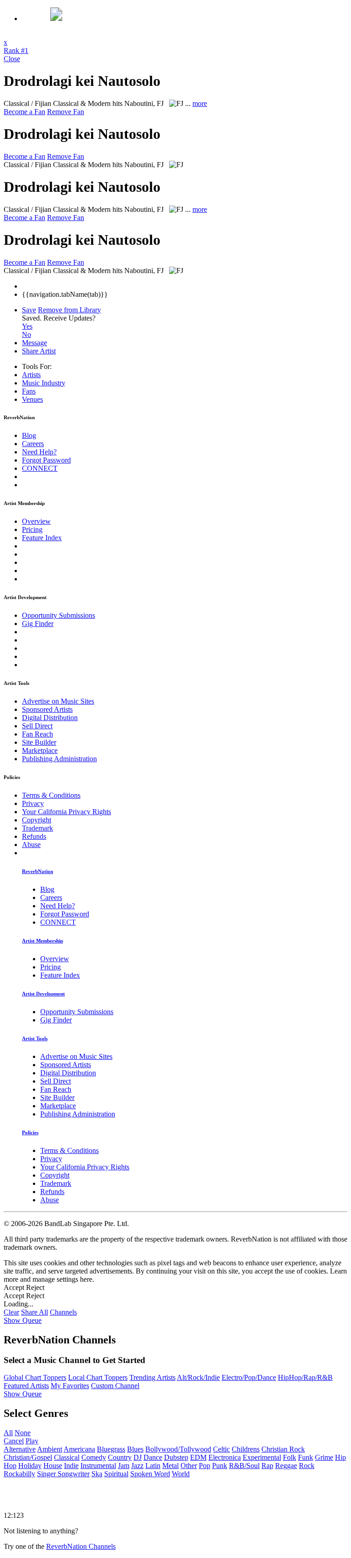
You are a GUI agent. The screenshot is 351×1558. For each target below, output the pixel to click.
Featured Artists (26, 1386)
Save (29, 310)
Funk (305, 1457)
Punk (219, 1465)
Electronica (224, 1457)
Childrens (246, 1449)
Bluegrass (111, 1449)
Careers (33, 443)
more (199, 103)
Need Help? (39, 452)
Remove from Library (69, 310)
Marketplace (40, 750)
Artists (31, 375)
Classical (67, 1457)
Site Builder (39, 742)
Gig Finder (37, 623)
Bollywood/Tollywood (178, 1449)
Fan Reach (37, 734)
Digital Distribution (50, 717)
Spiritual (116, 1474)
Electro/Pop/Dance (249, 1377)
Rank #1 (16, 50)
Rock (306, 1465)
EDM (198, 1457)
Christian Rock (283, 1449)
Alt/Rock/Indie (198, 1377)
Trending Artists (152, 1377)
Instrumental (98, 1465)
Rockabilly (19, 1474)
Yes (27, 326)
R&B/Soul (244, 1465)
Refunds (34, 836)
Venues (32, 399)
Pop (204, 1465)
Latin (152, 1465)
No (26, 334)
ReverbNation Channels (81, 1546)
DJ (137, 1457)
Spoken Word (150, 1474)
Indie (71, 1465)
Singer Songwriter (63, 1474)
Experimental (262, 1457)
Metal (170, 1465)
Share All (34, 1312)
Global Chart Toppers (35, 1377)
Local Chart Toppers (98, 1377)
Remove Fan (65, 112)
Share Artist (39, 351)
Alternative (20, 1449)
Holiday (30, 1465)
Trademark (37, 828)
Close (12, 59)
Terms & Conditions (51, 795)
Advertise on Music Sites (58, 701)
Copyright (36, 820)
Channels (63, 1312)
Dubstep (176, 1457)
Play (32, 1441)
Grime (324, 1457)
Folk (289, 1457)
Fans (29, 391)
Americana (79, 1449)
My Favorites (70, 1386)
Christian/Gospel (28, 1457)
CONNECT (40, 468)
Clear (11, 1312)
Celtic (221, 1449)
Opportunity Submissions (58, 615)
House (52, 1465)
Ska (96, 1474)
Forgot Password (46, 460)
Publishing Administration (59, 759)
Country (120, 1457)
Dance (153, 1457)
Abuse (31, 844)
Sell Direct (37, 726)
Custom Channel (115, 1386)
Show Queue (23, 1320)
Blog (29, 435)
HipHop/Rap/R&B (305, 1377)
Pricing (32, 529)
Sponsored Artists (47, 709)
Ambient (49, 1449)
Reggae (286, 1465)
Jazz (137, 1465)
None (23, 1433)
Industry (43, 383)
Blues (135, 1449)
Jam (123, 1465)
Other (189, 1465)
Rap (267, 1465)
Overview (36, 521)
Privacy (33, 803)
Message (34, 343)
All (8, 1433)
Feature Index (42, 538)
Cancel (14, 1441)
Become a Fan (24, 112)
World (181, 1474)
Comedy (93, 1457)
